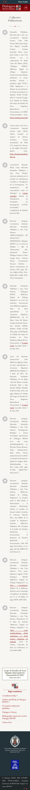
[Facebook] (3, 2)
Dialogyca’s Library (9, 712)
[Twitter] (6, 2)
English (25, 2)
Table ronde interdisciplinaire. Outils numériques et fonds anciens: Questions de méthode (19, 636)
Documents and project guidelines (11, 707)
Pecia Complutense (18, 585)
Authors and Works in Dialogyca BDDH (14, 700)
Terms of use (7, 722)
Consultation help (9, 695)
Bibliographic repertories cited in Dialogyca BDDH (14, 717)
